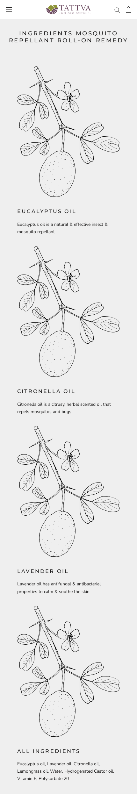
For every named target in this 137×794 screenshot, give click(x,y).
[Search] (117, 9)
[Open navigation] (9, 9)
